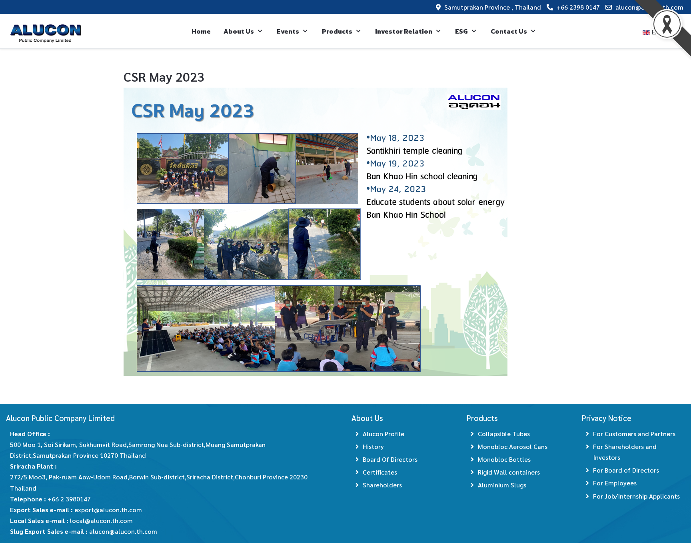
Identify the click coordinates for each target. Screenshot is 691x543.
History (373, 446)
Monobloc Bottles (504, 459)
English (661, 32)
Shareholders (382, 485)
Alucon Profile (383, 433)
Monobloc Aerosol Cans (512, 446)
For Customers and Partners (634, 433)
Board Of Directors (390, 459)
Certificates (380, 472)
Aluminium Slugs (502, 485)
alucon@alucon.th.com (649, 7)
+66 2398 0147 (578, 7)
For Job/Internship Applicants (636, 496)
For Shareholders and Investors (625, 451)
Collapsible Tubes (504, 433)
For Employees (615, 483)
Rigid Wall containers (509, 472)
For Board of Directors (626, 470)
